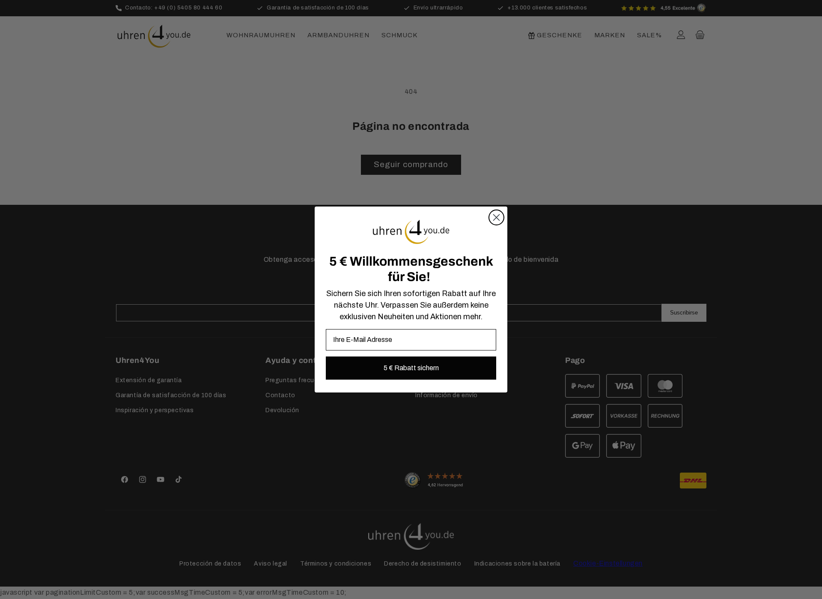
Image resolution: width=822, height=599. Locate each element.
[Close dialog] (496, 217)
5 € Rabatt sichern (411, 367)
